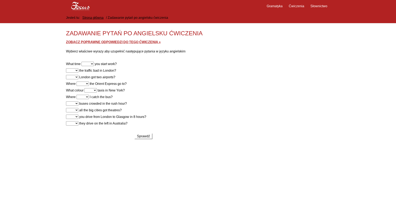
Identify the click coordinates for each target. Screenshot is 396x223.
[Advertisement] (143, 176)
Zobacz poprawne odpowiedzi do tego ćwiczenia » (113, 42)
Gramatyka (275, 6)
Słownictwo (318, 6)
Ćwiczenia (296, 6)
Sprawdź (143, 136)
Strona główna (93, 17)
